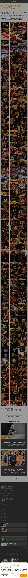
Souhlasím (23, 575)
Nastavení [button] (14, 575)
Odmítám (5, 575)
